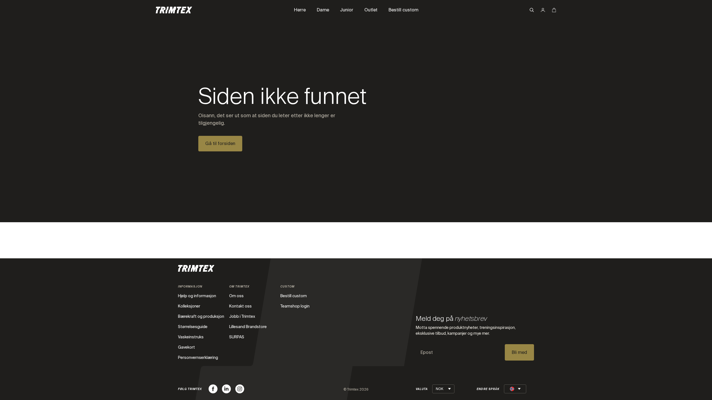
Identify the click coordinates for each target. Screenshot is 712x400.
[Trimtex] (174, 10)
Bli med (519, 352)
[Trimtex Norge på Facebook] (213, 388)
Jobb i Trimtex (242, 316)
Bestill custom (293, 295)
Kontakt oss (240, 306)
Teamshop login (295, 306)
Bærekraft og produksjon (201, 316)
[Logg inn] (543, 10)
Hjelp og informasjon (197, 295)
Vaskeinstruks (191, 336)
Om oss (236, 295)
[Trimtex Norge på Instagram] (239, 388)
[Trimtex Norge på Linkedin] (226, 388)
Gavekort (186, 347)
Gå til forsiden (220, 143)
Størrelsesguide (192, 326)
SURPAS (236, 336)
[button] (532, 10)
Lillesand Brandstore (248, 326)
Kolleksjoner (189, 306)
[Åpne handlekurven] (554, 10)
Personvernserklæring (198, 357)
